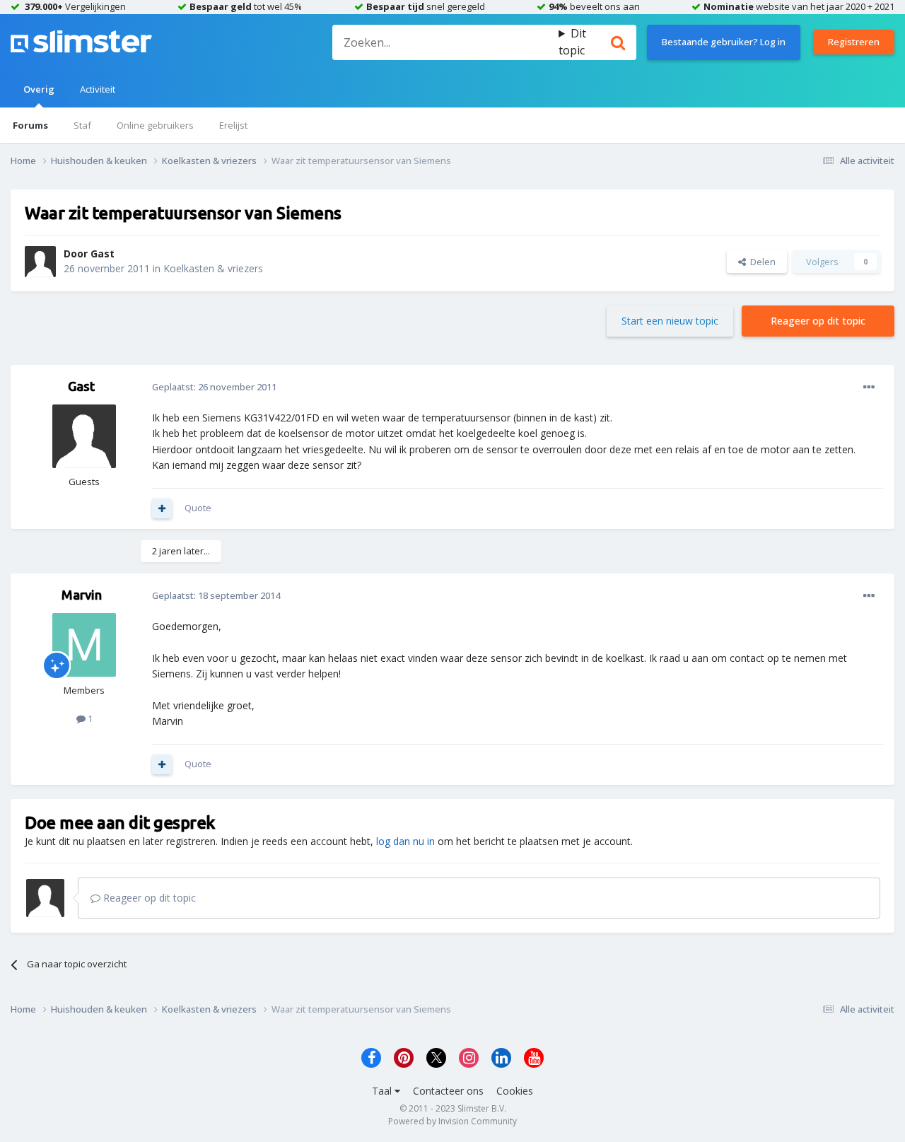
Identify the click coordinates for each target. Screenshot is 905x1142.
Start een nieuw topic (669, 320)
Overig (38, 89)
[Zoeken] (618, 42)
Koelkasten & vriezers (213, 268)
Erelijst (233, 125)
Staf (82, 125)
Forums (30, 125)
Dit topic (572, 41)
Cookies (514, 1090)
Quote (198, 507)
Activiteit (97, 89)
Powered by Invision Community (452, 1121)
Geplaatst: (214, 386)
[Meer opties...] (869, 387)
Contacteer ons (448, 1090)
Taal (383, 1090)
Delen (761, 261)
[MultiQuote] (162, 508)
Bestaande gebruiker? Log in (724, 41)
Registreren (854, 41)
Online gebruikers (155, 125)
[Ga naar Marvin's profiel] (84, 645)
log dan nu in (405, 841)
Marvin (82, 595)
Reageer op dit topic (818, 320)
